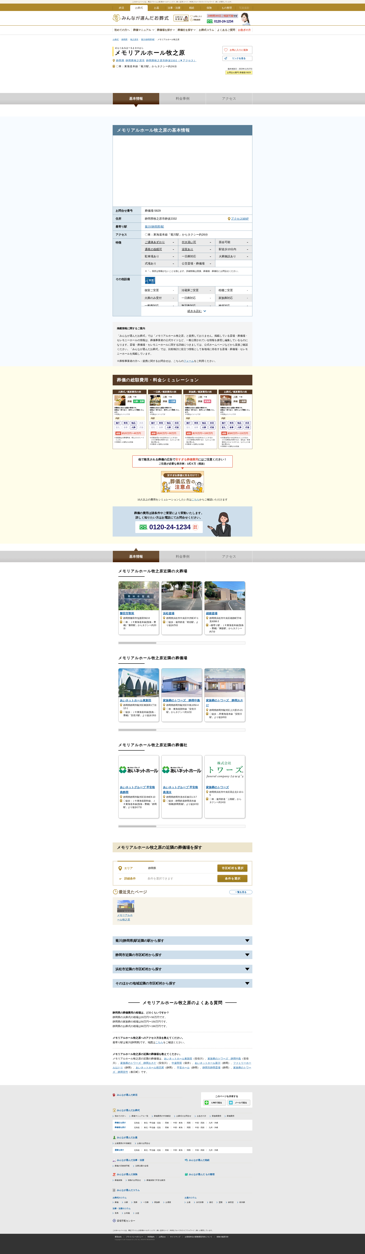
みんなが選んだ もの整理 (202, 1174)
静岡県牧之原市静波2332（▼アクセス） (171, 60)
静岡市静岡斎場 (211, 1067)
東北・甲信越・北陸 (152, 1123)
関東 (167, 1123)
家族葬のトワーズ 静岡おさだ (138, 1063)
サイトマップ (175, 1237)
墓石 (211, 1202)
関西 (189, 1123)
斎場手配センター (126, 1221)
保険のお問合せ (134, 1180)
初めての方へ (122, 29)
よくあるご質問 (226, 29)
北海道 (137, 1123)
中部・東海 (177, 1123)
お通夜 (168, 1202)
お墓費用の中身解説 (123, 1143)
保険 (209, 7)
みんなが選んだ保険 (127, 1174)
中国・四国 (199, 1123)
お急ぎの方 (201, 1116)
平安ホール (183, 1067)
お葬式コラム (206, 29)
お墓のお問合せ (143, 1143)
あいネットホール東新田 (178, 1058)
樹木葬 (242, 1202)
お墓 (156, 7)
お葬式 (139, 7)
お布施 (127, 1213)
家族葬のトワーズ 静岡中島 (224, 1058)
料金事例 (182, 98)
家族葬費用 (216, 1116)
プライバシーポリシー (134, 1237)
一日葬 (146, 1202)
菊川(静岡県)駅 (154, 226)
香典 (116, 1213)
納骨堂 (231, 1202)
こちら (195, 499)
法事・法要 (174, 7)
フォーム (189, 361)
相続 (191, 7)
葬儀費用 (230, 1116)
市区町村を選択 (233, 868)
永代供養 (200, 1202)
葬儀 (116, 1202)
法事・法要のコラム (122, 1208)
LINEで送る (216, 1102)
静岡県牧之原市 (135, 60)
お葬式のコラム (120, 1197)
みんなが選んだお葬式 (128, 1110)
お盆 (137, 1213)
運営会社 (118, 1237)
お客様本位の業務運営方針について (198, 1237)
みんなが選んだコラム (128, 1190)
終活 (121, 7)
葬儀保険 (118, 1180)
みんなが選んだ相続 (199, 1160)
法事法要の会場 (141, 1166)
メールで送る (241, 1102)
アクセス (229, 98)
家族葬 (157, 1202)
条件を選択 (233, 878)
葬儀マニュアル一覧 (140, 1116)
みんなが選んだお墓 (127, 1137)
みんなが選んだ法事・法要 (130, 1160)
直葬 (135, 1202)
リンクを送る (239, 58)
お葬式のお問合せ (183, 1116)
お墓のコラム (191, 1197)
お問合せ (162, 1237)
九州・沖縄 (213, 1123)
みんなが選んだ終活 (127, 1095)
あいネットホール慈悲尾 (150, 1067)
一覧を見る (241, 892)
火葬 (126, 1202)
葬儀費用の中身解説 (162, 1116)
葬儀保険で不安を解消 (156, 1180)
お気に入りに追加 (239, 50)
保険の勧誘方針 (223, 1237)
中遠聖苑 (177, 1063)
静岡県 (120, 60)
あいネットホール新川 (207, 1063)
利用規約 (151, 1237)
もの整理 (227, 7)
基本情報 (136, 98)
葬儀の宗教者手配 (122, 1166)
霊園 (220, 1202)
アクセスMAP (240, 218)
